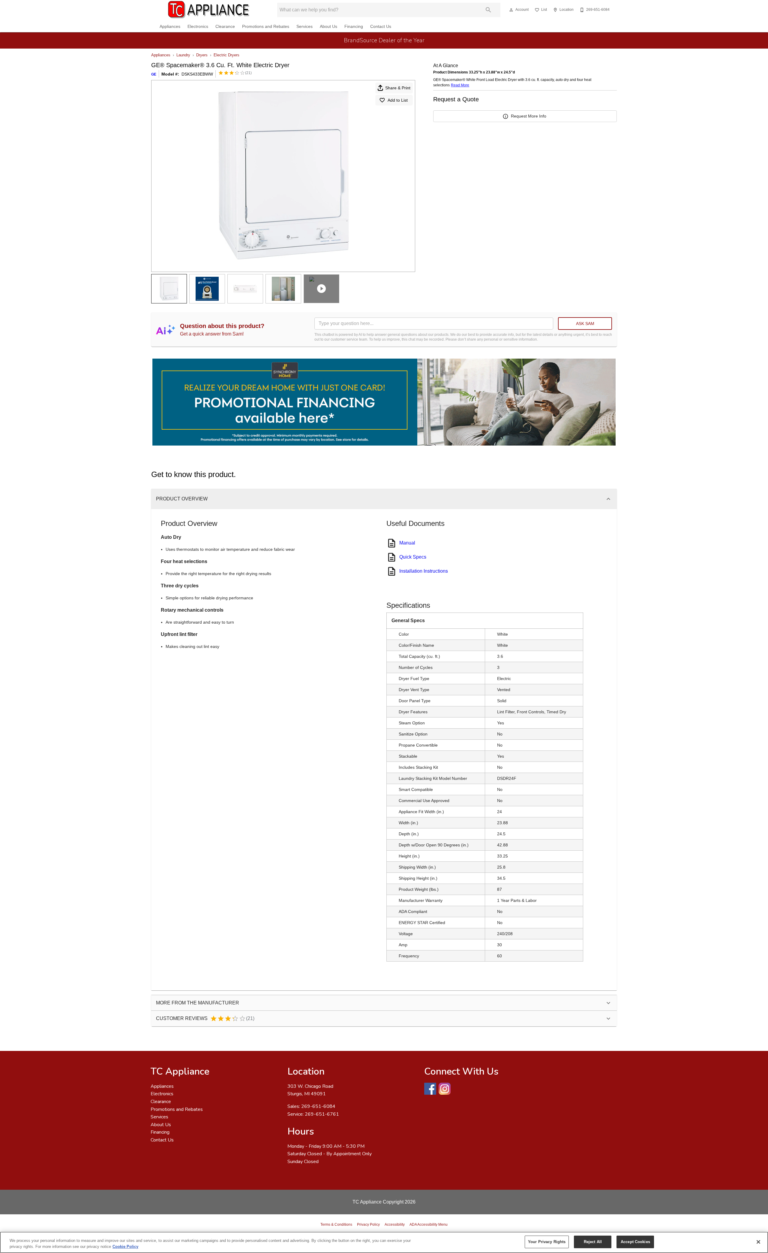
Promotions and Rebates (265, 26)
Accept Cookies (635, 1242)
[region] (384, 1242)
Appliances (170, 26)
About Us (328, 26)
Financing (353, 26)
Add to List (398, 100)
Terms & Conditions (336, 1224)
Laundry (183, 55)
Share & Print (397, 87)
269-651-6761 (322, 1114)
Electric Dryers (226, 55)
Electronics (198, 26)
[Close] (758, 1242)
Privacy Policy (368, 1224)
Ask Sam (585, 323)
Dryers (202, 55)
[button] (511, 9)
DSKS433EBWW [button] (197, 74)
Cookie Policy (125, 1246)
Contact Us (380, 26)
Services (304, 26)
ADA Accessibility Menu (429, 1224)
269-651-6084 (318, 1106)
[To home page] (209, 10)
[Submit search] (488, 9)
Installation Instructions (423, 571)
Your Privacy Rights (547, 1242)
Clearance (225, 26)
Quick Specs (412, 556)
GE (153, 74)
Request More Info (528, 116)
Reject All (593, 1242)
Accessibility (395, 1224)
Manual (407, 542)
